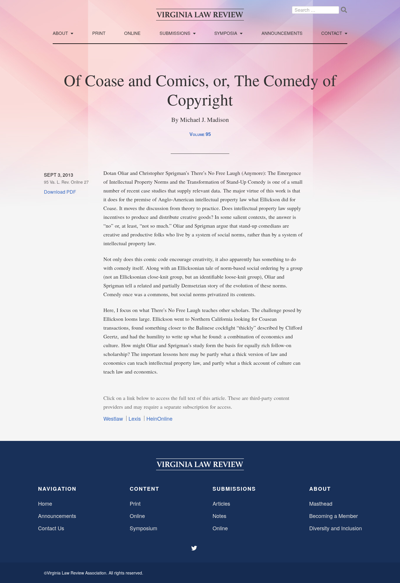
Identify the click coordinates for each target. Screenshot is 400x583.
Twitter (194, 548)
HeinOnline (159, 418)
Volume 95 (200, 134)
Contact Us (51, 528)
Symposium (143, 528)
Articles (221, 503)
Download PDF (60, 191)
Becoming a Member (333, 515)
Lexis (135, 418)
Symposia (225, 33)
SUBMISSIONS (234, 488)
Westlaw (113, 418)
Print (98, 33)
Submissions (175, 33)
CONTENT (144, 488)
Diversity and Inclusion (335, 528)
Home (45, 503)
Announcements (281, 33)
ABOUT (320, 488)
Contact (331, 33)
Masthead (320, 503)
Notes (219, 515)
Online (132, 33)
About (60, 33)
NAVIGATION (57, 488)
